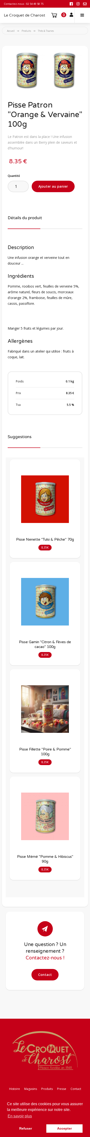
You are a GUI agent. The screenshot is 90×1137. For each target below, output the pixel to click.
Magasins (30, 1089)
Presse (61, 1089)
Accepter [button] (64, 1128)
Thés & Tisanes (46, 31)
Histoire (14, 1089)
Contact (45, 974)
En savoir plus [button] (20, 1116)
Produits (26, 31)
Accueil (11, 31)
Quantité (14, 176)
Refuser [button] (25, 1128)
